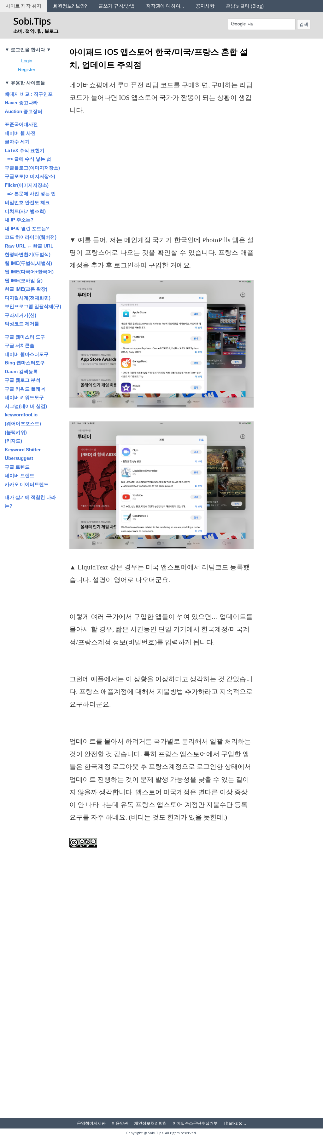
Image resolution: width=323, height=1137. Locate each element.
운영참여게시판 (91, 1123)
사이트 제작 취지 (23, 6)
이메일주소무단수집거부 (195, 1123)
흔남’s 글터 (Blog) (245, 6)
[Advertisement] (161, 187)
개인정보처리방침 (150, 1123)
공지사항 (205, 6)
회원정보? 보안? (70, 6)
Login (26, 60)
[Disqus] (161, 1028)
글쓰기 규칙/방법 (116, 6)
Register (26, 69)
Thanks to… (235, 1123)
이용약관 (120, 1123)
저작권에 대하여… (165, 6)
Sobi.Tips (32, 21)
